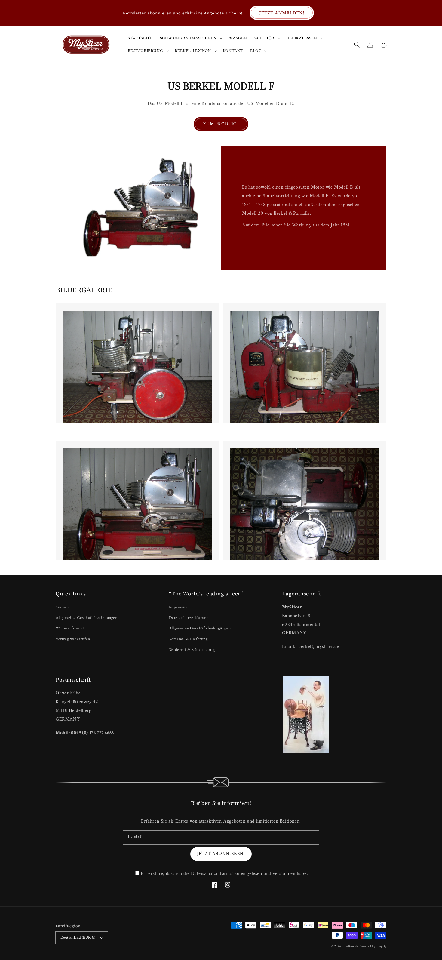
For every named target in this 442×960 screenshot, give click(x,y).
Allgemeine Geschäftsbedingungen (87, 617)
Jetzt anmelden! (281, 13)
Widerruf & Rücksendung (192, 649)
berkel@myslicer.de (318, 646)
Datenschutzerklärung (189, 617)
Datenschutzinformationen (218, 873)
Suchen (62, 607)
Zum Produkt (221, 124)
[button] (357, 44)
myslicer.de (350, 947)
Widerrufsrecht (70, 628)
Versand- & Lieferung (188, 639)
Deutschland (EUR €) (78, 937)
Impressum (179, 607)
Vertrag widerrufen (73, 639)
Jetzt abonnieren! (221, 854)
